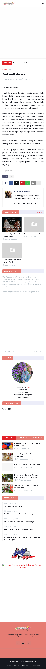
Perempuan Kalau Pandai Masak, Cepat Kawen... (27, 63)
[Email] (33, 183)
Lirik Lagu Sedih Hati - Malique (27, 464)
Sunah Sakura (22, 191)
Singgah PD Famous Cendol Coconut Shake (26, 486)
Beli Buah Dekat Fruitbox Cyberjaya (19, 529)
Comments (37, 438)
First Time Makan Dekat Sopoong (18, 514)
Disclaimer (26, 665)
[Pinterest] (22, 183)
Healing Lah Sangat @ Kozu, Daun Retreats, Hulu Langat (26, 476)
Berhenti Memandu (32, 234)
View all (40, 212)
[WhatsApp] (27, 183)
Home (4, 69)
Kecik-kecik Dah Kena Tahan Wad (11, 261)
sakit (11, 69)
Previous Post (9, 351)
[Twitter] (16, 183)
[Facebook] (11, 183)
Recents (23, 438)
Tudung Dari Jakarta (13, 506)
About (16, 665)
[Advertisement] (23, 32)
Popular (9, 438)
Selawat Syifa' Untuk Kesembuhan (11, 235)
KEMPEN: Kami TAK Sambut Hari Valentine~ (27, 444)
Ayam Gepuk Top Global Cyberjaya (24, 455)
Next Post (38, 351)
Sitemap (36, 665)
